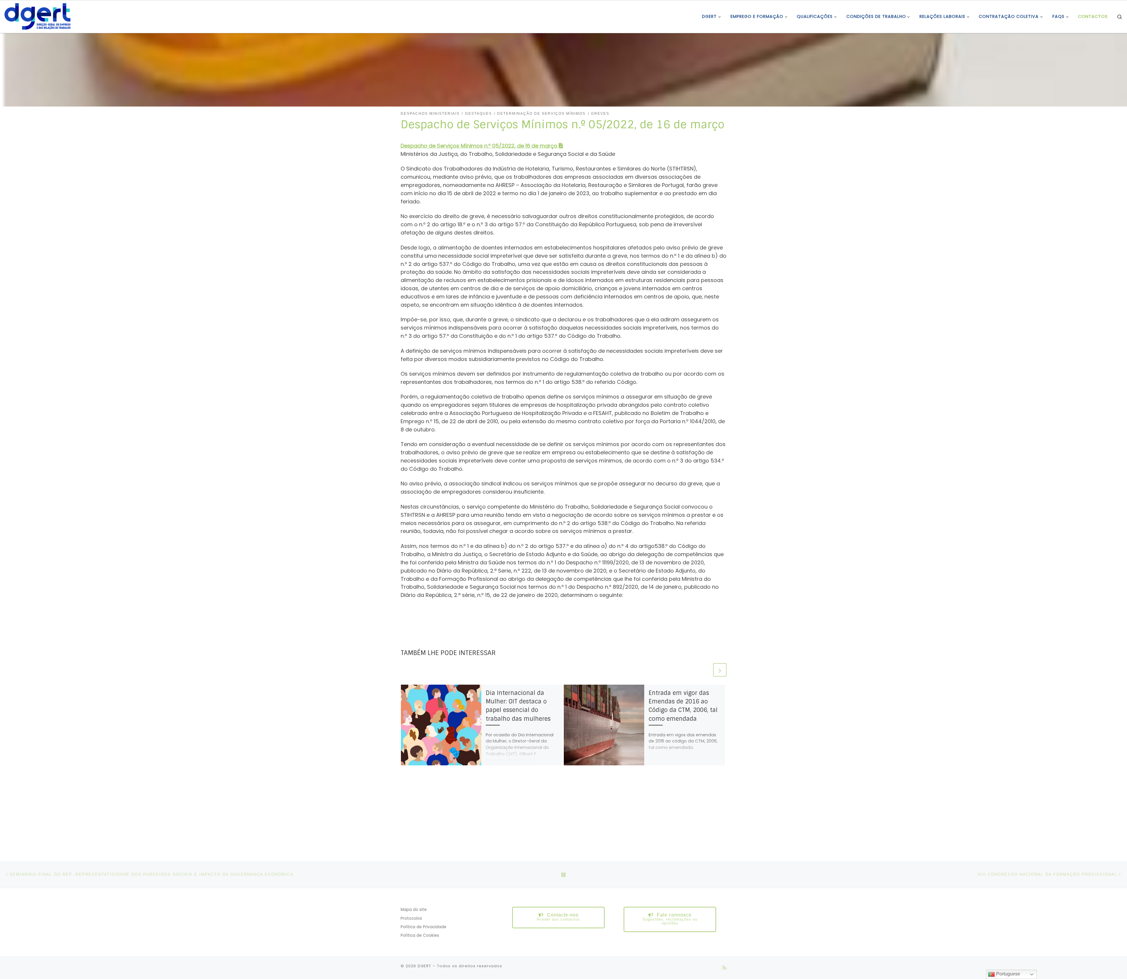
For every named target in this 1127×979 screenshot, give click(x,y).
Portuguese (1007, 973)
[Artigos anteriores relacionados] (705, 669)
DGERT (424, 966)
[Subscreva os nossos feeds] (724, 967)
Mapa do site (414, 909)
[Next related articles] (719, 669)
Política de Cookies (420, 935)
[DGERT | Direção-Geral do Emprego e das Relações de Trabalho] (37, 16)
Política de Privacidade (423, 927)
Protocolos (411, 918)
